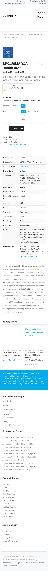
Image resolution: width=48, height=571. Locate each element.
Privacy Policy (7, 538)
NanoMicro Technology (10, 491)
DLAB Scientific (8, 497)
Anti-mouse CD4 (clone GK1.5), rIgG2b (16, 447)
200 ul (36, 111)
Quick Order (6, 405)
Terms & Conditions (9, 541)
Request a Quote (8, 409)
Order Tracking (7, 401)
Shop (12, 35)
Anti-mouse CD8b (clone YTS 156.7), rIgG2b (18, 467)
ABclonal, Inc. (25, 167)
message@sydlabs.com (17, 144)
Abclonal (5, 504)
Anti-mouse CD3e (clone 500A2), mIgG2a (17, 444)
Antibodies (20, 35)
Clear (23, 119)
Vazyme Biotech (8, 513)
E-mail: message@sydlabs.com (14, 2)
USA (23, 106)
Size (4, 111)
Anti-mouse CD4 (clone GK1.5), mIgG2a (17, 450)
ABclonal (17, 88)
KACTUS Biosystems (10, 507)
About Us (5, 535)
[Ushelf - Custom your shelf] (9, 15)
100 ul (29, 111)
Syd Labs (5, 484)
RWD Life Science (9, 501)
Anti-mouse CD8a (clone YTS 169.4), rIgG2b (18, 454)
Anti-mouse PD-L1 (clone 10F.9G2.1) (16, 441)
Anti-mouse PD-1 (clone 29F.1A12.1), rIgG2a (18, 438)
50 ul (23, 115)
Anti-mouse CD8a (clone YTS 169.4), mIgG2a (19, 457)
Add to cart (17, 128)
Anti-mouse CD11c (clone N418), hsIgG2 (17, 470)
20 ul (23, 111)
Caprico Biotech (8, 510)
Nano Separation (8, 494)
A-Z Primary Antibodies (35, 35)
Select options (18, 331)
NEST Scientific (8, 517)
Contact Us (6, 531)
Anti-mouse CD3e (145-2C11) (13, 460)
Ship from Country (9, 106)
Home (5, 35)
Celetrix (5, 488)
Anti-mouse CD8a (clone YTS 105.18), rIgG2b (19, 463)
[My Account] (39, 12)
